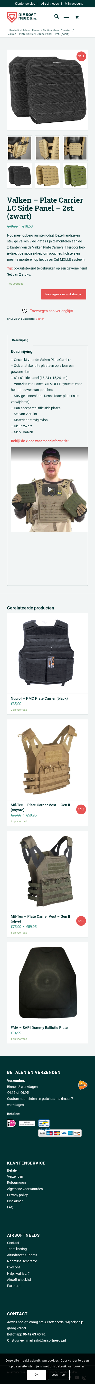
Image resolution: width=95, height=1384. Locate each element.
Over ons (13, 1267)
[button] (50, 489)
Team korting (17, 1249)
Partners (13, 1286)
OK (37, 1374)
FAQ (10, 1207)
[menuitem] (25, 3)
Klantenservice (25, 3)
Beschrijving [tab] (20, 340)
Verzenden (15, 1176)
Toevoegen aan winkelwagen (64, 294)
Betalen (13, 1170)
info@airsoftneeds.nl (50, 1340)
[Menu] (66, 17)
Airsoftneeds (50, 3)
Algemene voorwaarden (25, 1189)
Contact (13, 1243)
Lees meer (58, 1374)
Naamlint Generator (22, 1261)
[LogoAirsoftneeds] (39, 17)
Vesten (40, 318)
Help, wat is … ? (18, 1273)
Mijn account (74, 3)
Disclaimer (15, 1201)
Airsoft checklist (19, 1280)
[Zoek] (54, 17)
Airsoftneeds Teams (22, 1255)
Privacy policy (17, 1195)
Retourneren (16, 1183)
